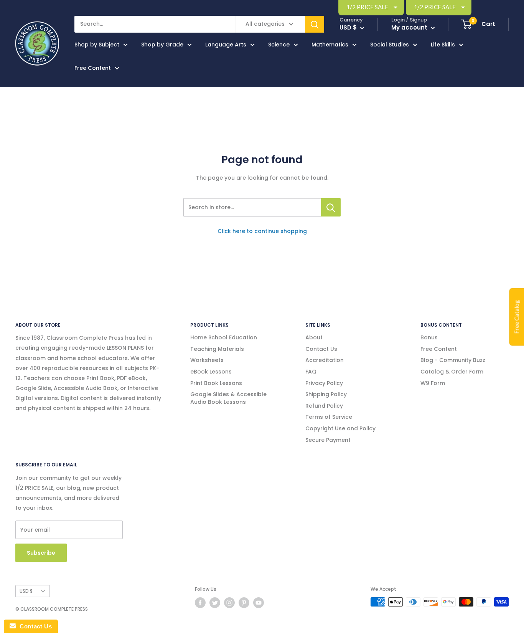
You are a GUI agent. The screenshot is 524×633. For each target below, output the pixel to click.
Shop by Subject (96, 44)
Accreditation (324, 360)
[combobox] (252, 207)
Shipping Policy (326, 394)
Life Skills (443, 44)
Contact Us (321, 349)
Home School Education (223, 337)
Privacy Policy (324, 383)
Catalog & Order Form (451, 371)
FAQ (310, 371)
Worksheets (207, 360)
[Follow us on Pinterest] (244, 602)
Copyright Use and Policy (340, 428)
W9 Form (432, 383)
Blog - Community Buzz (452, 360)
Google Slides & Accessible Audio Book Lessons (228, 398)
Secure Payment (328, 440)
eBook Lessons (211, 371)
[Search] (314, 24)
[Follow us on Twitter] (214, 602)
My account (410, 27)
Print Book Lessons (216, 383)
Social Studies (389, 44)
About (314, 337)
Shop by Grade (162, 44)
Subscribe (41, 553)
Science (279, 44)
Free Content (92, 68)
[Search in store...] (331, 207)
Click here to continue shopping (262, 231)
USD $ (26, 591)
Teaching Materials (217, 349)
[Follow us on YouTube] (258, 602)
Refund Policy (324, 406)
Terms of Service (328, 417)
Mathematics (329, 44)
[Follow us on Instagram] (229, 602)
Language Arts (225, 44)
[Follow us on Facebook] (200, 602)
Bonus (429, 337)
